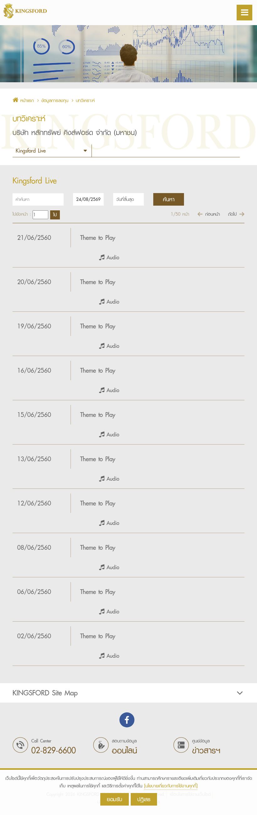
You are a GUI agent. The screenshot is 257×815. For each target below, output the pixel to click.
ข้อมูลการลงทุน (54, 100)
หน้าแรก (26, 100)
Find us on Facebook (127, 720)
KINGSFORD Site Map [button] (45, 693)
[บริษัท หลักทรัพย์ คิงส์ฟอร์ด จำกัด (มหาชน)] (31, 11)
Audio (111, 257)
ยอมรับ (114, 799)
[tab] (128, 693)
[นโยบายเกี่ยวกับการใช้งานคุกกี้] (170, 786)
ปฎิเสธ (143, 799)
